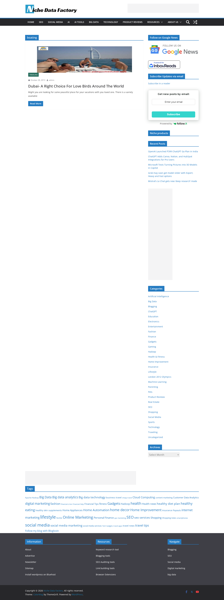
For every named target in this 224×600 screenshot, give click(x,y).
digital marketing (37, 503)
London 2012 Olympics (159, 376)
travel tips (142, 525)
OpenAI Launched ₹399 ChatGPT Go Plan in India (173, 151)
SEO (41, 22)
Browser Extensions (106, 574)
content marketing (164, 497)
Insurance (153, 366)
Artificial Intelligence (158, 296)
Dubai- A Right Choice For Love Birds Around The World (76, 86)
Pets (150, 391)
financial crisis (66, 504)
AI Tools (79, 22)
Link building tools (105, 568)
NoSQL (59, 518)
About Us (173, 22)
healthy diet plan (168, 504)
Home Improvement (158, 361)
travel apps (117, 526)
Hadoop (152, 351)
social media (37, 525)
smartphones (182, 518)
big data (172, 574)
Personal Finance (104, 517)
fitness (103, 504)
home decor (120, 509)
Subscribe (173, 114)
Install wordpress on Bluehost (40, 574)
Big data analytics (65, 497)
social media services (92, 525)
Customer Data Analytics (186, 497)
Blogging (152, 306)
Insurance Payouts (171, 510)
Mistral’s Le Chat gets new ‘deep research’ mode (172, 181)
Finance (152, 336)
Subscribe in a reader (159, 83)
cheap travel (127, 498)
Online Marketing (78, 517)
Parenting (153, 386)
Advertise (30, 555)
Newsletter (30, 562)
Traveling (33, 75)
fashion (55, 504)
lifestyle (48, 517)
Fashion (152, 331)
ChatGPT (152, 311)
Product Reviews (132, 22)
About (28, 549)
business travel (114, 497)
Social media (174, 562)
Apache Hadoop (32, 497)
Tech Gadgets (107, 526)
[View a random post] (195, 22)
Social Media (55, 22)
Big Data (94, 22)
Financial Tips (91, 503)
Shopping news (169, 517)
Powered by (166, 123)
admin (51, 80)
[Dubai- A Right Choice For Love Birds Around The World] (84, 59)
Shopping (153, 412)
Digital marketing (176, 568)
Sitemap (29, 568)
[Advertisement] (163, 8)
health (136, 503)
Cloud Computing (144, 497)
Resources (153, 22)
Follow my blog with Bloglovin (42, 530)
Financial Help (78, 504)
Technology (110, 22)
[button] (161, 22)
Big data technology (92, 497)
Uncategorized (155, 437)
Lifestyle (152, 371)
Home (31, 22)
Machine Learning (157, 381)
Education (153, 316)
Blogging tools (103, 555)
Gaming (152, 346)
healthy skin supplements (49, 510)
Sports (151, 422)
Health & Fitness (156, 356)
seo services (142, 517)
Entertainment (155, 326)
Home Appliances (72, 510)
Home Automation (96, 510)
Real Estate (153, 402)
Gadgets (152, 341)
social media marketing (66, 525)
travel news (129, 525)
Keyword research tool (107, 549)
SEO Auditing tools (105, 562)
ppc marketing (120, 518)
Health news (149, 504)
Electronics (153, 321)
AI (69, 22)
